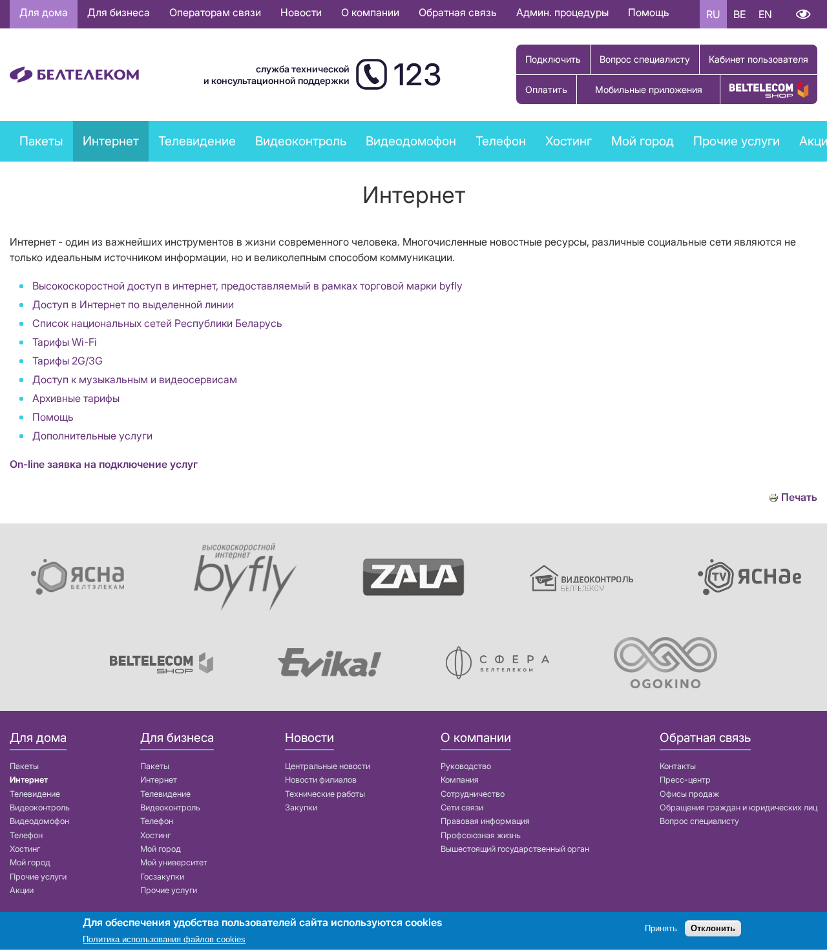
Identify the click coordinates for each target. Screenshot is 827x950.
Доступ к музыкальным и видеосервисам (134, 379)
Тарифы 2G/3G (67, 360)
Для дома (43, 12)
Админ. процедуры (562, 12)
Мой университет (173, 862)
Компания (460, 780)
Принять (661, 929)
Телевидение (35, 794)
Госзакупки (162, 876)
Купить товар (769, 89)
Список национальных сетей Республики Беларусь (157, 323)
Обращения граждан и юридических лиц (738, 807)
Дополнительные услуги (92, 435)
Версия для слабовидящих (802, 14)
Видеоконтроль (300, 141)
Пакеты (24, 766)
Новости (301, 12)
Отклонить (713, 929)
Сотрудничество (473, 794)
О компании (370, 12)
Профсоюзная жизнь (481, 835)
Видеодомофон (411, 141)
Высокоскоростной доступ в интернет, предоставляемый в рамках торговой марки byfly (247, 285)
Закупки (301, 807)
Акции (22, 890)
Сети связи (462, 807)
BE (739, 14)
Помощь (648, 12)
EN (765, 14)
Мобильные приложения (648, 89)
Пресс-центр (685, 780)
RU (713, 14)
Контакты (678, 766)
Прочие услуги (38, 876)
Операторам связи (215, 12)
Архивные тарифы (76, 398)
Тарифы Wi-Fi (64, 341)
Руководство (466, 766)
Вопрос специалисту (645, 59)
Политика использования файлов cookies (164, 940)
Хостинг (25, 849)
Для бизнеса (118, 12)
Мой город (642, 141)
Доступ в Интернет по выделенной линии (133, 304)
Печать (799, 497)
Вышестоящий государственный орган (515, 849)
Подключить (553, 59)
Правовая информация (485, 821)
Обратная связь (458, 12)
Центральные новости (327, 766)
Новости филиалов (321, 780)
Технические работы (325, 794)
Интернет (29, 780)
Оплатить (546, 89)
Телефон (26, 835)
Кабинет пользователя (758, 59)
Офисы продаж (689, 794)
